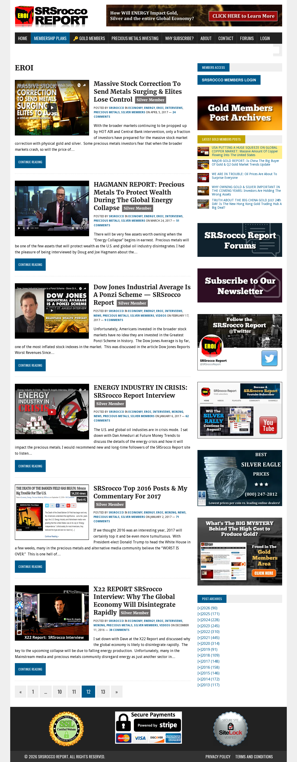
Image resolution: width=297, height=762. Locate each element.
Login (265, 38)
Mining (177, 411)
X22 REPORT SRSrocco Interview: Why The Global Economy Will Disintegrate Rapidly (134, 600)
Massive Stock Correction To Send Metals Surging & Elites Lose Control (138, 91)
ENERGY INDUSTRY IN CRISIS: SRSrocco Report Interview (140, 391)
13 (103, 691)
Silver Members (133, 112)
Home (22, 38)
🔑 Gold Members (89, 38)
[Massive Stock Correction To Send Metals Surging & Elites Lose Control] (52, 132)
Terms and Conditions (254, 756)
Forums (247, 38)
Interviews (174, 108)
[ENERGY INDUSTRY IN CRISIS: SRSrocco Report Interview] (52, 436)
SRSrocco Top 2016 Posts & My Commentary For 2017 (140, 492)
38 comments (119, 630)
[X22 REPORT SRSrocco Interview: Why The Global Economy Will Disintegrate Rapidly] (52, 637)
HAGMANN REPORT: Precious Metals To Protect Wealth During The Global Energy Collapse (139, 196)
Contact (225, 38)
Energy (149, 108)
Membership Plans (50, 38)
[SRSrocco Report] (57, 16)
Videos (161, 315)
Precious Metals (107, 112)
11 (74, 691)
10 (60, 691)
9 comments (113, 320)
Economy (135, 108)
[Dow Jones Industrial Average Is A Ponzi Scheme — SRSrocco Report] (52, 335)
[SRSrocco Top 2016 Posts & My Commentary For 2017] (52, 537)
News (97, 315)
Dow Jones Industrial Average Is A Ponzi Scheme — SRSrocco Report (142, 295)
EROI (160, 108)
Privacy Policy (218, 756)
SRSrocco (116, 108)
